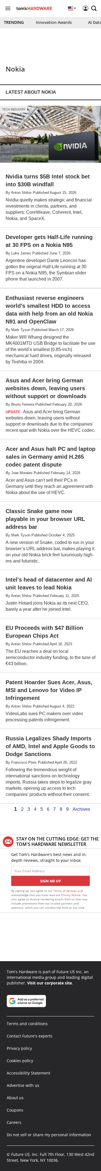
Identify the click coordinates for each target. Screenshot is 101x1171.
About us (15, 1097)
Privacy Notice (71, 895)
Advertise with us (23, 1085)
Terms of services (65, 891)
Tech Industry (13, 109)
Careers (14, 1122)
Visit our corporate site (49, 983)
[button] (94, 8)
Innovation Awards (54, 22)
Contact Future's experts (29, 1036)
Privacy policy (19, 1048)
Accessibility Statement (28, 1073)
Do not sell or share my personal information (49, 1134)
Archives (81, 809)
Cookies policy (20, 1060)
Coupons (15, 1110)
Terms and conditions (27, 1023)
